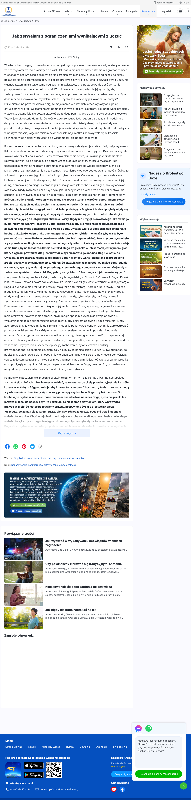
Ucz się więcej (148, 194)
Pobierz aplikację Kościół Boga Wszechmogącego (37, 757)
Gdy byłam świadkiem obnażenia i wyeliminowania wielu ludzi (49, 458)
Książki (69, 11)
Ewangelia (132, 11)
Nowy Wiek (165, 11)
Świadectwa (148, 11)
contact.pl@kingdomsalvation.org (59, 789)
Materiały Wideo (86, 11)
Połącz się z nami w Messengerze (164, 201)
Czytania (117, 11)
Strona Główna (51, 11)
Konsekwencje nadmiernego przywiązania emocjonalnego (44, 464)
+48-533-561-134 (20, 789)
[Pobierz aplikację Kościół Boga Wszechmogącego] (13, 769)
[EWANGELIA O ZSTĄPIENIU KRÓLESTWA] (9, 11)
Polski (186, 2)
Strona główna (8, 21)
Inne (37, 21)
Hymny (104, 11)
